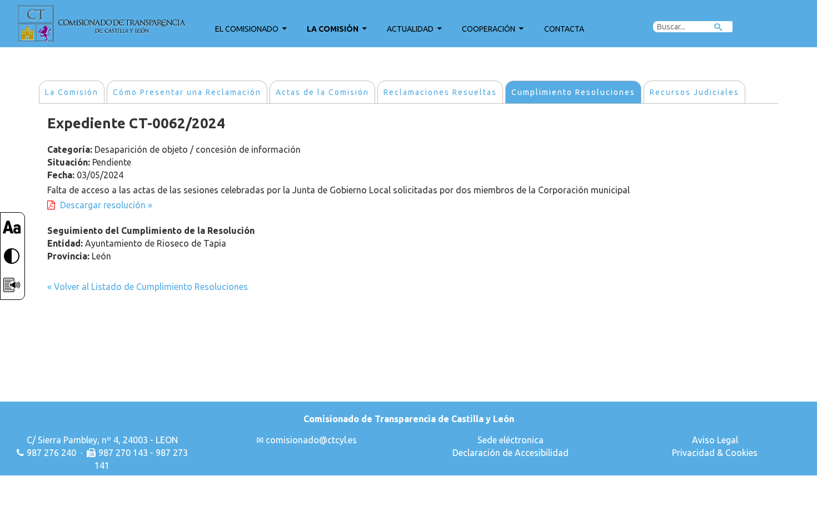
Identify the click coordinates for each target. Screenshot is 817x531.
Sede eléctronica (510, 440)
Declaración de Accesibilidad (510, 453)
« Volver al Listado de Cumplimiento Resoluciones (147, 287)
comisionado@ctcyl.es (311, 440)
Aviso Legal (715, 440)
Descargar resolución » (106, 205)
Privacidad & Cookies (715, 453)
